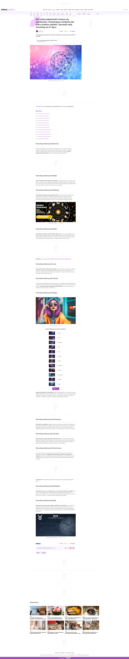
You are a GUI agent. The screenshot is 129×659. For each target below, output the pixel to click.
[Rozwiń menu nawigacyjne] (127, 9)
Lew (59, 351)
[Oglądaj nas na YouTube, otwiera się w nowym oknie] (70, 548)
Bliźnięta (60, 342)
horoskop (44, 552)
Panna (59, 356)
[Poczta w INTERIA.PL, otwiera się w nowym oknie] (125, 9)
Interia (31, 15)
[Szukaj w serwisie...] (123, 9)
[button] (53, 9)
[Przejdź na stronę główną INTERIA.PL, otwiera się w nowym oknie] (4, 9)
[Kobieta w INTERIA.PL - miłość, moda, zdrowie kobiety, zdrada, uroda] (11, 9)
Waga (59, 360)
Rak (59, 347)
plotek (59, 427)
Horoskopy (37, 15)
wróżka (38, 552)
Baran (59, 333)
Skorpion (60, 365)
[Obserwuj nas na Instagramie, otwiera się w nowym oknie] (72, 548)
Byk (59, 337)
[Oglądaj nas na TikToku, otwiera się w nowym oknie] (73, 548)
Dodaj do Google (47, 41)
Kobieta (34, 15)
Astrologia (41, 15)
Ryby (59, 384)
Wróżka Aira (41, 30)
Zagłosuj (54, 388)
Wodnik (59, 379)
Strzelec (59, 370)
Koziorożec (60, 374)
